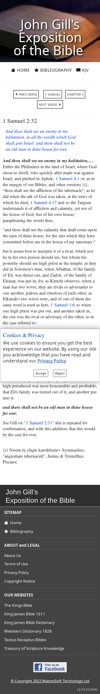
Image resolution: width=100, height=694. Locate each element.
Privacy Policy (16, 572)
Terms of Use (16, 564)
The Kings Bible (18, 605)
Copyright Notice (19, 581)
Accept (41, 373)
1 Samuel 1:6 (63, 305)
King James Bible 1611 (24, 614)
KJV (85, 70)
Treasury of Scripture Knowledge (34, 648)
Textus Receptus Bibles (25, 639)
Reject (60, 373)
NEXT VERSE (48, 104)
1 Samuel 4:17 (43, 202)
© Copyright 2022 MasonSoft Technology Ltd (50, 681)
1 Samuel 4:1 (67, 178)
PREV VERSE (27, 94)
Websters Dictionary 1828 (28, 631)
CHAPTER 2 (75, 94)
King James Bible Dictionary (29, 622)
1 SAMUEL (52, 94)
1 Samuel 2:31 (39, 423)
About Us (12, 555)
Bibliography (55, 70)
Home (23, 70)
